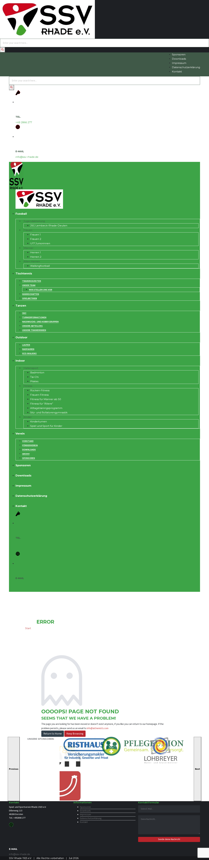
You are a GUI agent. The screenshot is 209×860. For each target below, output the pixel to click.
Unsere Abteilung (32, 326)
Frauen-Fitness (39, 394)
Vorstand (27, 441)
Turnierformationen (34, 317)
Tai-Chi (34, 376)
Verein (20, 433)
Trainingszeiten (31, 281)
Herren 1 (35, 252)
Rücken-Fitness (39, 390)
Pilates (34, 381)
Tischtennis (24, 273)
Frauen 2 (35, 239)
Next (197, 769)
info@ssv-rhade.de (27, 156)
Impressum (179, 63)
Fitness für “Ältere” (41, 403)
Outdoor (21, 337)
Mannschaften (30, 294)
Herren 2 (35, 256)
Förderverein (30, 445)
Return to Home (52, 733)
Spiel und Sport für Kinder (46, 425)
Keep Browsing (74, 733)
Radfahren (28, 349)
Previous (13, 769)
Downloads (179, 58)
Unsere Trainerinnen (34, 330)
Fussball (21, 213)
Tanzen (21, 305)
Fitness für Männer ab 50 (45, 399)
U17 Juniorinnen (40, 243)
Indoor (20, 360)
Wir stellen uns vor (40, 290)
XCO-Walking (29, 353)
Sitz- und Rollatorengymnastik (48, 412)
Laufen (26, 345)
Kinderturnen (38, 421)
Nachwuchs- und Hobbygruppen (40, 321)
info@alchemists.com (97, 728)
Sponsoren (178, 54)
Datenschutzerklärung (186, 67)
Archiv (26, 454)
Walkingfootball (40, 265)
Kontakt (177, 71)
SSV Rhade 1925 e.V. (20, 858)
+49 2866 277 (24, 122)
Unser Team (28, 285)
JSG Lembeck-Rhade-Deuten (48, 225)
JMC (24, 313)
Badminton (37, 372)
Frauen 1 (35, 234)
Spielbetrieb (29, 298)
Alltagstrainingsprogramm (46, 408)
